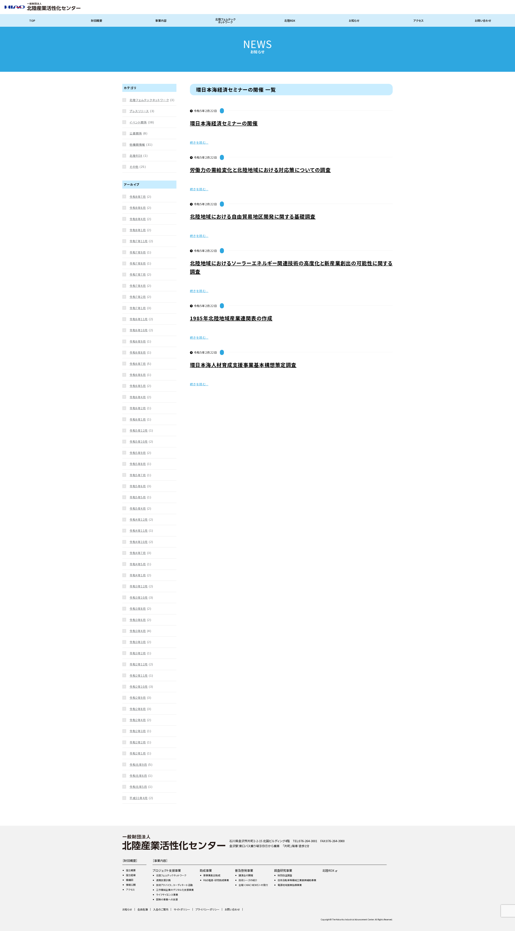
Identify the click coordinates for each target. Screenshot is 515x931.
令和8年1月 (138, 230)
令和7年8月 (138, 263)
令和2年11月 (139, 675)
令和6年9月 (138, 341)
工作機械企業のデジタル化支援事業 (175, 889)
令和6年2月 (138, 408)
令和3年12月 (139, 586)
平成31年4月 (139, 798)
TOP (32, 20)
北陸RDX (289, 20)
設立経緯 (131, 875)
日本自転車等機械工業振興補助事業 (297, 880)
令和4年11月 (139, 531)
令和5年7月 (138, 475)
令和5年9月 (138, 453)
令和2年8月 (138, 709)
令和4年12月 (139, 519)
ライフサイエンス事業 (167, 894)
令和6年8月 (138, 352)
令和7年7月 (138, 274)
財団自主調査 (285, 875)
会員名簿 (142, 909)
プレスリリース (139, 111)
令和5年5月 (138, 497)
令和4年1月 (138, 575)
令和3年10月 (139, 597)
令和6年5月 (138, 386)
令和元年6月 (138, 776)
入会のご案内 (160, 909)
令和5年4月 (138, 508)
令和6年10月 (139, 330)
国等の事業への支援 (167, 899)
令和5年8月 (138, 464)
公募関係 (136, 133)
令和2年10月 (139, 687)
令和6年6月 (138, 375)
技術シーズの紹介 (248, 880)
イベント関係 (138, 122)
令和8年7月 (138, 197)
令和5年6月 (138, 486)
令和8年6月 (138, 208)
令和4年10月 (139, 542)
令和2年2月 (138, 742)
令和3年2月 (138, 653)
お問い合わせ (483, 20)
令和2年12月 (139, 664)
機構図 (129, 880)
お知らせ (354, 20)
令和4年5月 (138, 564)
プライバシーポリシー (207, 909)
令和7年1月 (138, 308)
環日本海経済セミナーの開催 (224, 123)
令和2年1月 (138, 753)
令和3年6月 (138, 620)
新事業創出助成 (211, 875)
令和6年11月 (139, 319)
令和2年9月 (138, 698)
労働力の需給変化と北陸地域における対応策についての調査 (260, 169)
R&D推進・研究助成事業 (216, 880)
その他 (134, 167)
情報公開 (131, 884)
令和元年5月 (138, 787)
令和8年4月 (138, 219)
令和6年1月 (138, 419)
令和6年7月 (138, 364)
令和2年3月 (138, 731)
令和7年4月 (138, 286)
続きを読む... (199, 142)
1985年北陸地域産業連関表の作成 (231, 318)
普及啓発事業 (244, 870)
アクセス (418, 20)
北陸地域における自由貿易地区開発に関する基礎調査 (253, 216)
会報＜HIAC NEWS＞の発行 (253, 885)
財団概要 (96, 20)
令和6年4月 (138, 397)
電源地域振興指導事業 (290, 885)
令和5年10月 (139, 441)
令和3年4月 (138, 631)
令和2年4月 (138, 720)
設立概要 (131, 870)
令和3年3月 (138, 642)
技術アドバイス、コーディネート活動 (174, 885)
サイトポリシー (182, 909)
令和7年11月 (139, 241)
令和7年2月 (138, 297)
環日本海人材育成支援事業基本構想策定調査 (243, 364)
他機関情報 (137, 145)
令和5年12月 (139, 430)
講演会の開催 (246, 875)
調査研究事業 (283, 870)
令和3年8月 (138, 609)
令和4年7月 (138, 553)
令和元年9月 (138, 765)
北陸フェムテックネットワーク (225, 20)
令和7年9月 (138, 252)
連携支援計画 (163, 880)
